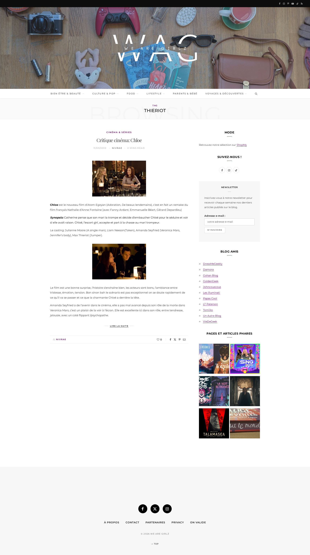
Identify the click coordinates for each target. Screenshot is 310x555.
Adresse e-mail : (214, 215)
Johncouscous (212, 287)
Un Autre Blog (212, 315)
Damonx (208, 269)
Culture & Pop (104, 93)
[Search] (255, 93)
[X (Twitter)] (155, 508)
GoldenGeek (210, 281)
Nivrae (117, 148)
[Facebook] (170, 339)
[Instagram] (167, 508)
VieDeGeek (210, 321)
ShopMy (242, 144)
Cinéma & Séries (119, 132)
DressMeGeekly (212, 263)
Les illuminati (211, 292)
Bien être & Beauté (66, 93)
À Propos (111, 522)
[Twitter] (175, 339)
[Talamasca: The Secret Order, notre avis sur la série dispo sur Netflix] (214, 424)
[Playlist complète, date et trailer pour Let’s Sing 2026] (245, 359)
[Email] (184, 339)
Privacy (178, 522)
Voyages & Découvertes (224, 93)
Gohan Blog (210, 275)
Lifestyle (154, 93)
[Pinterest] (179, 339)
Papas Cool (210, 298)
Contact (132, 522)
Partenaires (155, 522)
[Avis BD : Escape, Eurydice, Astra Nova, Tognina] (214, 359)
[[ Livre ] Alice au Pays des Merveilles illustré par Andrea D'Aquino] (245, 424)
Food (131, 93)
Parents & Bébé (185, 93)
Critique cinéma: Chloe (119, 140)
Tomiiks (208, 310)
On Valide (198, 522)
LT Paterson (210, 304)
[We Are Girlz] (155, 48)
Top (156, 543)
